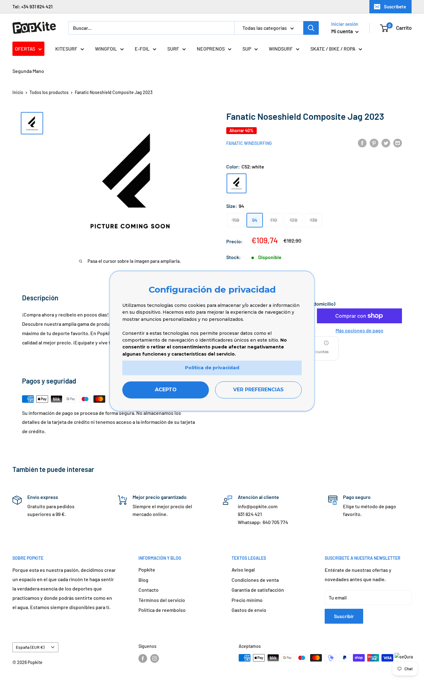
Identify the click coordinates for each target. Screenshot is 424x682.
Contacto (148, 590)
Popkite (146, 569)
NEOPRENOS (211, 49)
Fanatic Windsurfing (249, 143)
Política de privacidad (212, 367)
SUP (246, 49)
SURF (173, 49)
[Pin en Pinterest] (374, 142)
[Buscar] (311, 28)
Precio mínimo (247, 600)
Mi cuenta (342, 31)
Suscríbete (395, 6)
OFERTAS (25, 49)
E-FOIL (142, 49)
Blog (143, 580)
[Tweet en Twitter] (385, 142)
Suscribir (344, 616)
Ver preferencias (258, 390)
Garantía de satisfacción (258, 590)
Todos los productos (49, 92)
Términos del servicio (161, 600)
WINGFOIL (106, 49)
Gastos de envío (249, 610)
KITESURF (66, 49)
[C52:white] (236, 183)
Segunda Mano (28, 71)
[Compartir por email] (397, 142)
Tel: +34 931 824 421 (32, 6)
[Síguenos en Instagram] (154, 658)
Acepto (166, 390)
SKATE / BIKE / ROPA (332, 49)
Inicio (17, 92)
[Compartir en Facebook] (362, 142)
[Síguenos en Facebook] (142, 658)
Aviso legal (243, 569)
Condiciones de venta (255, 580)
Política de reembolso (162, 610)
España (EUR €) (30, 647)
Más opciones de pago (359, 330)
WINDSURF (281, 49)
